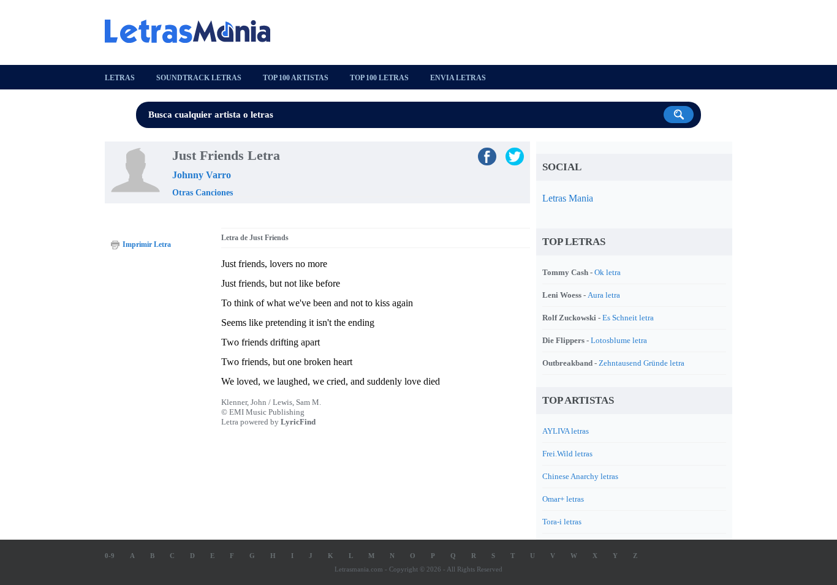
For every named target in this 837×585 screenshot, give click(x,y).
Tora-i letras (561, 521)
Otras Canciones (202, 192)
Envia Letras (458, 78)
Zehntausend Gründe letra (641, 363)
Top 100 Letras (379, 78)
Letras (120, 78)
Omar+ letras (563, 499)
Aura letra (604, 295)
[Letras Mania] (193, 31)
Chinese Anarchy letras (580, 476)
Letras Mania (567, 198)
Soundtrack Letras (198, 78)
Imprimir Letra (147, 244)
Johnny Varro (201, 175)
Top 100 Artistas (295, 78)
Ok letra (607, 272)
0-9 (110, 555)
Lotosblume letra (619, 340)
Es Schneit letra (628, 317)
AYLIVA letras (565, 431)
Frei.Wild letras (567, 453)
